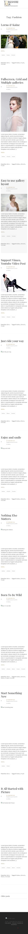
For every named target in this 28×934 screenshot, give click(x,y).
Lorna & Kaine (10, 25)
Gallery (8, 31)
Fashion (3, 55)
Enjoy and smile (11, 437)
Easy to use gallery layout (13, 182)
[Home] (10, 919)
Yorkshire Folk (11, 28)
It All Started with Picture (12, 790)
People (8, 55)
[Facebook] (11, 928)
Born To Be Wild (11, 595)
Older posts (5, 896)
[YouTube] (18, 928)
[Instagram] (14, 928)
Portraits (13, 55)
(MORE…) (3, 51)
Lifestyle (8, 156)
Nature (8, 413)
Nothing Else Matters (9, 517)
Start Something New (11, 694)
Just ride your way (12, 341)
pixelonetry (8, 923)
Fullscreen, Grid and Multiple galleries (14, 80)
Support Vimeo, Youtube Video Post (13, 261)
